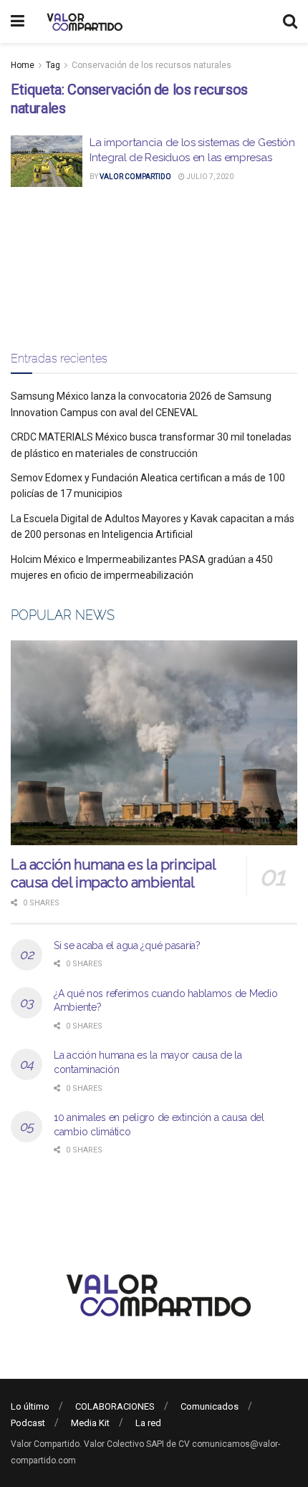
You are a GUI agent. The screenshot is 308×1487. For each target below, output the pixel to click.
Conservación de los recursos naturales (151, 65)
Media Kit (90, 1423)
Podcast (28, 1423)
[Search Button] (290, 21)
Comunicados (210, 1406)
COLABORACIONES (115, 1406)
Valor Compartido (135, 177)
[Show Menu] (17, 21)
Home (22, 65)
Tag (53, 65)
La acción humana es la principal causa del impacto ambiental (113, 873)
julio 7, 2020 (209, 177)
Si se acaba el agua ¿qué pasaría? (127, 945)
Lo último (30, 1406)
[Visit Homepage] (83, 21)
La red (148, 1423)
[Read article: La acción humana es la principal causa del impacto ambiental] (154, 742)
